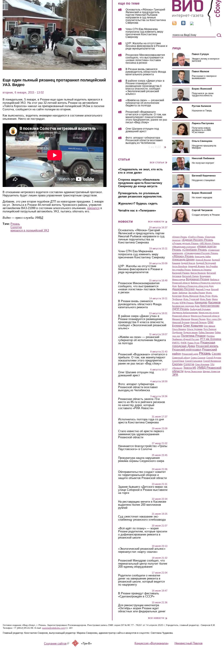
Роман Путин (193, 343)
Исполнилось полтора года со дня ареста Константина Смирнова (141, 421)
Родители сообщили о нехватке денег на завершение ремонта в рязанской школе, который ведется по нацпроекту (141, 580)
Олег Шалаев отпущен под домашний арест (142, 130)
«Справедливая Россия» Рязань (201, 253)
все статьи (157, 162)
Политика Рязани (193, 335)
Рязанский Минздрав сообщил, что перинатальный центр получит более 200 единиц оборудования (142, 563)
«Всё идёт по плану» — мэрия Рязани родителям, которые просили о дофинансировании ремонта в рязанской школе (142, 533)
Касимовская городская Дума (186, 306)
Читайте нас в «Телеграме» (137, 210)
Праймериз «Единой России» (185, 339)
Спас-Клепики (202, 364)
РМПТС (176, 342)
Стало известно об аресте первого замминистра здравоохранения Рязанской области (141, 434)
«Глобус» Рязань (196, 237)
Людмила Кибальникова (185, 312)
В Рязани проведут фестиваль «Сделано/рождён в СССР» (138, 595)
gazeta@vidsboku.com (55, 628)
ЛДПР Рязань (180, 309)
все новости (156, 221)
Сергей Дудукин (213, 358)
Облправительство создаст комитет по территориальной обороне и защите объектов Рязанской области (142, 475)
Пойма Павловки (206, 332)
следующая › (165, 145)
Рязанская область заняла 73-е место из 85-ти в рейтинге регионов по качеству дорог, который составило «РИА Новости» (141, 404)
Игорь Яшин (205, 299)
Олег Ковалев (193, 325)
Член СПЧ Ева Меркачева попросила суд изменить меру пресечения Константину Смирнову (144, 33)
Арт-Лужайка (212, 266)
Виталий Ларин (190, 276)
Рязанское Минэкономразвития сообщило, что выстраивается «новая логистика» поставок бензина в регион (145, 59)
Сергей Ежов (178, 361)
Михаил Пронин (198, 319)
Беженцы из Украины (201, 270)
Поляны (210, 336)
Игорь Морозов (190, 296)
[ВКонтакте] (183, 24)
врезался (93, 208)
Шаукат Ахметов (211, 371)
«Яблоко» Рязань (183, 256)
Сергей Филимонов (212, 361)
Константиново (209, 305)
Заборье (182, 292)
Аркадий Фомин (196, 266)
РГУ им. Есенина (210, 339)
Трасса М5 (189, 367)
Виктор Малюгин (198, 273)
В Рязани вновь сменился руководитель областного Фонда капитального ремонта (146, 72)
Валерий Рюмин (181, 273)
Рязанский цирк (190, 354)
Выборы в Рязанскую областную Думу (196, 286)
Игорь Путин (205, 296)
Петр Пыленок (209, 329)
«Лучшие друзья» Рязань (185, 243)
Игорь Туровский (191, 299)
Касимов (214, 302)
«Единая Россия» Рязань (197, 239)
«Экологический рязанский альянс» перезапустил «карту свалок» (141, 550)
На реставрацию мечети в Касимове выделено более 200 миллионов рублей (142, 504)
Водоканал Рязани (197, 279)
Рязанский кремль (207, 346)
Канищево (201, 302)
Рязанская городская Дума (193, 344)
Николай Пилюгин (198, 322)
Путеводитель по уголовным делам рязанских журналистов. (140, 195)
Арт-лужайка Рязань (181, 270)
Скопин (177, 364)
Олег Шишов (209, 326)
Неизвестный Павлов (189, 643)
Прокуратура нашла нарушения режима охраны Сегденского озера (141, 459)
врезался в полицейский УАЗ (29, 230)
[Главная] (196, 26)
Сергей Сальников (193, 361)
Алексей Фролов (203, 260)
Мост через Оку (213, 319)
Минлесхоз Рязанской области (205, 316)
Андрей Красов (188, 263)
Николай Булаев (180, 322)
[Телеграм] (192, 24)
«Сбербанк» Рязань (194, 249)
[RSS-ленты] (174, 24)
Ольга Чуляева (195, 329)
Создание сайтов (56, 643)
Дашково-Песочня (183, 289)
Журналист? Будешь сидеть (138, 203)
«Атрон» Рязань (179, 237)
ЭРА (175, 374)
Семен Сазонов (198, 358)
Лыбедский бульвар (200, 309)
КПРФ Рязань (187, 302)
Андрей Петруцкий (206, 263)
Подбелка (177, 332)
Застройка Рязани (196, 293)
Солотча (16, 227)
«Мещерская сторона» (184, 246)
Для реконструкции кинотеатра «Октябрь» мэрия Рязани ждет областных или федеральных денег (142, 608)
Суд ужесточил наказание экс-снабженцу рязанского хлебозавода (142, 518)
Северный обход (181, 357)
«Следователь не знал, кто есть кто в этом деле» (140, 171)
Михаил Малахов (181, 319)
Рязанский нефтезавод (186, 349)
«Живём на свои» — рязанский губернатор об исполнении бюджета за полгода (145, 103)
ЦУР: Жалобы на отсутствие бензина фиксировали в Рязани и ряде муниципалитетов (146, 46)
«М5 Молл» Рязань (210, 243)
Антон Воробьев (179, 266)
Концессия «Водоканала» (151, 643)
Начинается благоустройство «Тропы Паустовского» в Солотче (142, 448)
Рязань (15, 223)
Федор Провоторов (193, 371)
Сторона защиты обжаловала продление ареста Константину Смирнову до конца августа (140, 183)
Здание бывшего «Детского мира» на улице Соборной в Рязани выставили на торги (142, 490)
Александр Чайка (203, 256)
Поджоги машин (190, 332)
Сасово (216, 353)
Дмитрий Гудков (203, 289)
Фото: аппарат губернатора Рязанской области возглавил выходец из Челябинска (144, 140)
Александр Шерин (183, 259)
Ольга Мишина (179, 329)
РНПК (184, 342)
